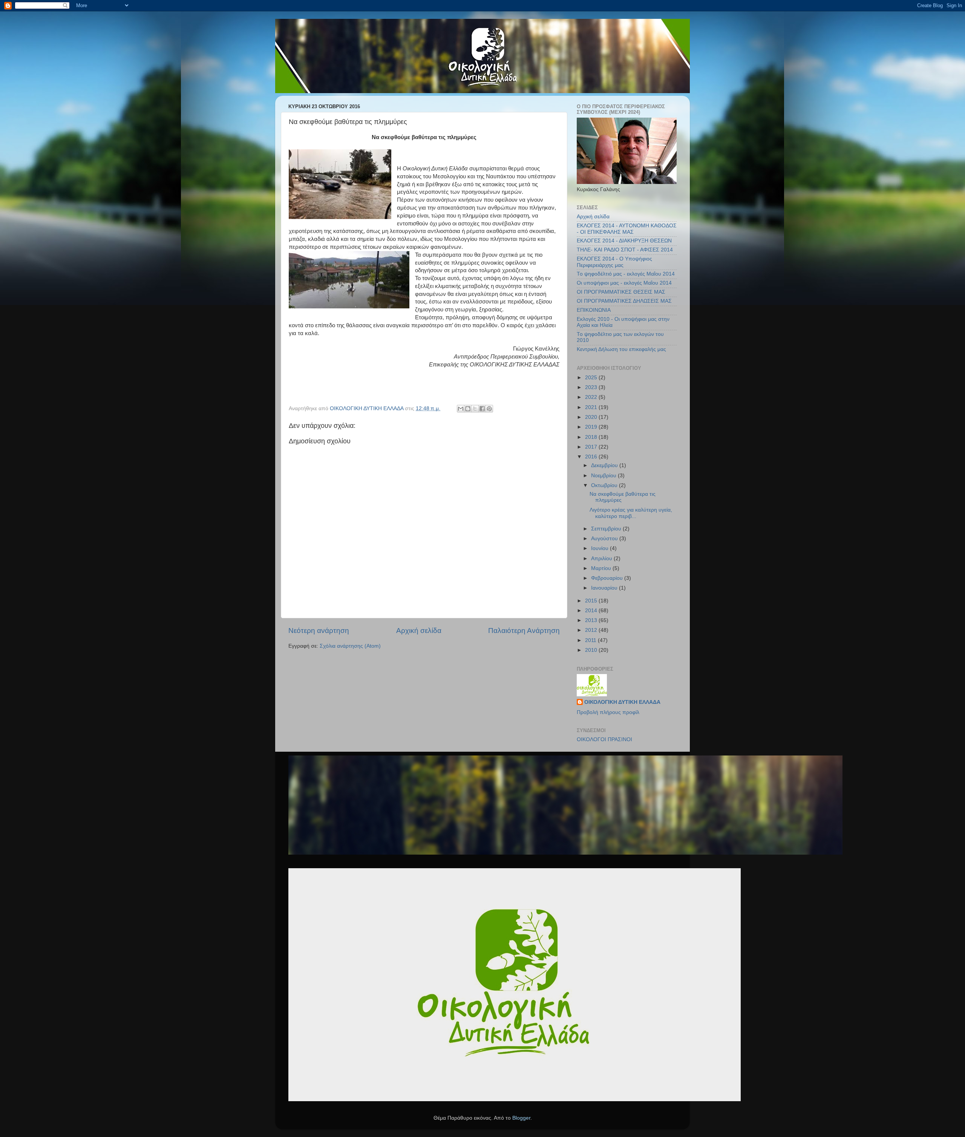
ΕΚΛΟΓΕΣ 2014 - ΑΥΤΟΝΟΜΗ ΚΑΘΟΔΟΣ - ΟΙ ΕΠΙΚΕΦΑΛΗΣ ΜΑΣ (627, 228)
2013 (592, 620)
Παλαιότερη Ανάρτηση (524, 630)
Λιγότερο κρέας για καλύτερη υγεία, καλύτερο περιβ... (631, 513)
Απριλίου (602, 558)
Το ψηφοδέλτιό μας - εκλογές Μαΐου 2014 (626, 274)
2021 (592, 407)
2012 (592, 630)
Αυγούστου (605, 538)
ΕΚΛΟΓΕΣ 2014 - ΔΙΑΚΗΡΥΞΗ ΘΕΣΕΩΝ (624, 241)
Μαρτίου (602, 568)
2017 (592, 447)
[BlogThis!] (468, 408)
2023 (592, 387)
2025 (592, 377)
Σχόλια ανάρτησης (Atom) (350, 646)
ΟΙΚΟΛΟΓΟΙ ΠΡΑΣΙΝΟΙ (604, 739)
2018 (592, 437)
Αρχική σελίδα (418, 630)
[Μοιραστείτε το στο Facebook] (482, 408)
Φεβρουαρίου (607, 578)
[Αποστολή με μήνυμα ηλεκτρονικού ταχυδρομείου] (460, 408)
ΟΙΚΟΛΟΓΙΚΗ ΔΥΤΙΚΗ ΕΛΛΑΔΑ (622, 702)
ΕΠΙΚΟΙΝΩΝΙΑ (594, 310)
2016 (592, 457)
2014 (592, 610)
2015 (592, 601)
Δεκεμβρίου (605, 465)
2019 (592, 427)
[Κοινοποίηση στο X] (475, 408)
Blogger (521, 1118)
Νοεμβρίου (604, 475)
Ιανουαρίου (605, 588)
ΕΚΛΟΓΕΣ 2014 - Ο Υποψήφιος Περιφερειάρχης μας (614, 262)
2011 (591, 640)
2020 (592, 417)
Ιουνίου (600, 548)
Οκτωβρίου (605, 485)
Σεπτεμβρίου (607, 529)
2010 (592, 650)
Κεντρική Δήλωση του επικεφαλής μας (621, 349)
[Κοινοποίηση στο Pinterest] (489, 408)
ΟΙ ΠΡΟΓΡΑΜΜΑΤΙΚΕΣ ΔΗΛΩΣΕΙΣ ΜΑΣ (624, 301)
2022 (592, 397)
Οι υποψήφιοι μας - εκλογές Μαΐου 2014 (624, 283)
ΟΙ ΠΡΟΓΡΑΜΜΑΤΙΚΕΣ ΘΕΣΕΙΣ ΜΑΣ (621, 292)
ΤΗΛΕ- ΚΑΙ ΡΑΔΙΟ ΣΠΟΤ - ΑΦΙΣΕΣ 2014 (625, 250)
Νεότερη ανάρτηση (318, 630)
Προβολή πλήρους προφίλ (608, 712)
